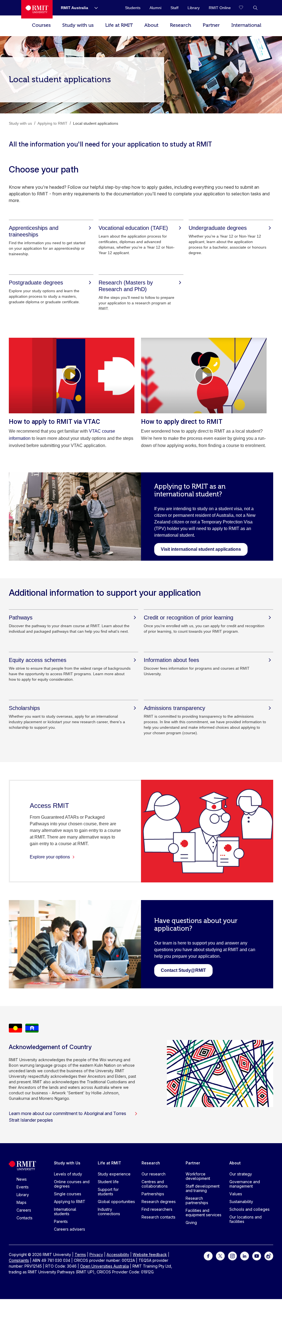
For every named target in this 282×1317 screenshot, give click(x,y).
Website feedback (150, 1254)
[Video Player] (72, 375)
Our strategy (240, 1174)
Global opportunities (116, 1201)
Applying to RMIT (69, 1201)
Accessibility (118, 1254)
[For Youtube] (256, 1255)
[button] (255, 7)
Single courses (67, 1193)
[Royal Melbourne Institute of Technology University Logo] (37, 9)
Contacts (24, 1217)
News (22, 1179)
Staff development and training (202, 1188)
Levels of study (68, 1174)
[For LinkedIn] (244, 1255)
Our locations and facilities (245, 1219)
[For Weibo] (268, 1255)
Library (23, 1194)
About (151, 25)
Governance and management (244, 1183)
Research (180, 25)
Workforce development (198, 1176)
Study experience (114, 1174)
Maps (21, 1202)
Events (23, 1187)
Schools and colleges (249, 1209)
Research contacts (158, 1217)
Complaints (19, 1260)
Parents (61, 1221)
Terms (80, 1254)
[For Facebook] (208, 1255)
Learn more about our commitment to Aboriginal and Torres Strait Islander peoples (67, 1117)
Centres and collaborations (155, 1183)
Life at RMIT (119, 25)
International (246, 25)
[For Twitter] (220, 1255)
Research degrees (159, 1201)
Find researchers (157, 1209)
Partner (211, 25)
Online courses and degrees (72, 1183)
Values (235, 1193)
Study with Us (67, 1163)
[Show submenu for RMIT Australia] (94, 7)
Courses (41, 25)
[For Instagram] (232, 1255)
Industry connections (109, 1211)
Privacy (96, 1254)
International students (65, 1211)
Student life (108, 1181)
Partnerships (153, 1193)
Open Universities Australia (104, 1266)
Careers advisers (69, 1229)
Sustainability (241, 1201)
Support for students (108, 1191)
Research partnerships (197, 1200)
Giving (191, 1222)
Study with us (78, 25)
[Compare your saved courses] (244, 7)
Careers (24, 1210)
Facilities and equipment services (203, 1212)
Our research (154, 1174)
